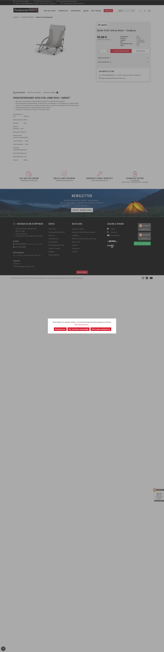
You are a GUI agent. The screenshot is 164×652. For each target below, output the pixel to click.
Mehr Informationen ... (82, 324)
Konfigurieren (60, 329)
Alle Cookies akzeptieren (101, 329)
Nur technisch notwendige (78, 329)
